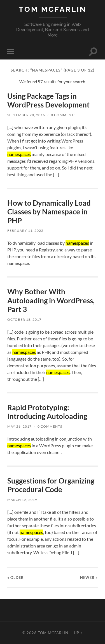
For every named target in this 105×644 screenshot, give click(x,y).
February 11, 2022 (25, 230)
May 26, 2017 (19, 426)
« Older (15, 577)
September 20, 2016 (26, 115)
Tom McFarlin (53, 9)
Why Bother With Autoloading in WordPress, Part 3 (51, 300)
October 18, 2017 (24, 319)
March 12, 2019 (22, 500)
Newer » (89, 577)
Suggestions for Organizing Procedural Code (50, 485)
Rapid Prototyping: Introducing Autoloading (47, 412)
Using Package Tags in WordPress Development (48, 100)
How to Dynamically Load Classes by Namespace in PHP (49, 211)
